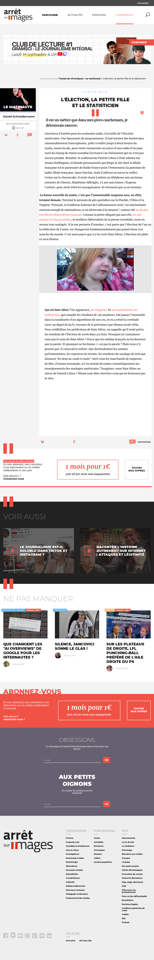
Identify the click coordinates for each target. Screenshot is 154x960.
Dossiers (98, 854)
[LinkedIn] (49, 937)
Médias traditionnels (75, 886)
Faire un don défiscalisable (134, 896)
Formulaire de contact (132, 874)
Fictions (69, 838)
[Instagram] (27, 937)
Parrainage (127, 850)
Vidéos (97, 858)
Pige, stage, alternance (132, 882)
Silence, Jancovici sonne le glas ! (74, 646)
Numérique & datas (75, 858)
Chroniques (124, 15)
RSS (124, 918)
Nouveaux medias (74, 870)
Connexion (143, 3)
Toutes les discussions (132, 878)
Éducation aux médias (132, 854)
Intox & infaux (72, 850)
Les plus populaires (103, 862)
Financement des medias (78, 898)
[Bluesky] (13, 937)
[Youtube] (20, 937)
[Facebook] (6, 937)
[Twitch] (35, 937)
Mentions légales (130, 904)
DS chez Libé (85, 940)
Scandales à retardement (77, 846)
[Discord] (42, 937)
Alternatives (71, 866)
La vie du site (128, 842)
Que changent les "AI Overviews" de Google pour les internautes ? (22, 650)
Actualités (75, 15)
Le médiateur (128, 846)
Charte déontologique (132, 870)
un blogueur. (99, 310)
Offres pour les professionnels (129, 891)
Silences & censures (75, 890)
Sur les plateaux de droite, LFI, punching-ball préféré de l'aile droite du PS (125, 653)
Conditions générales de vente (133, 909)
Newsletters (127, 900)
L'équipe (126, 862)
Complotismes (73, 878)
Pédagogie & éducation (77, 894)
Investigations (72, 854)
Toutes (97, 838)
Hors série (70, 940)
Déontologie (72, 862)
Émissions (99, 15)
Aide (124, 886)
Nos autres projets (130, 866)
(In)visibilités (72, 874)
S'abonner (139, 42)
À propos (126, 858)
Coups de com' (73, 842)
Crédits (125, 914)
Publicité (70, 882)
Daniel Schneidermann (19, 116)
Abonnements (128, 838)
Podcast (125, 922)
